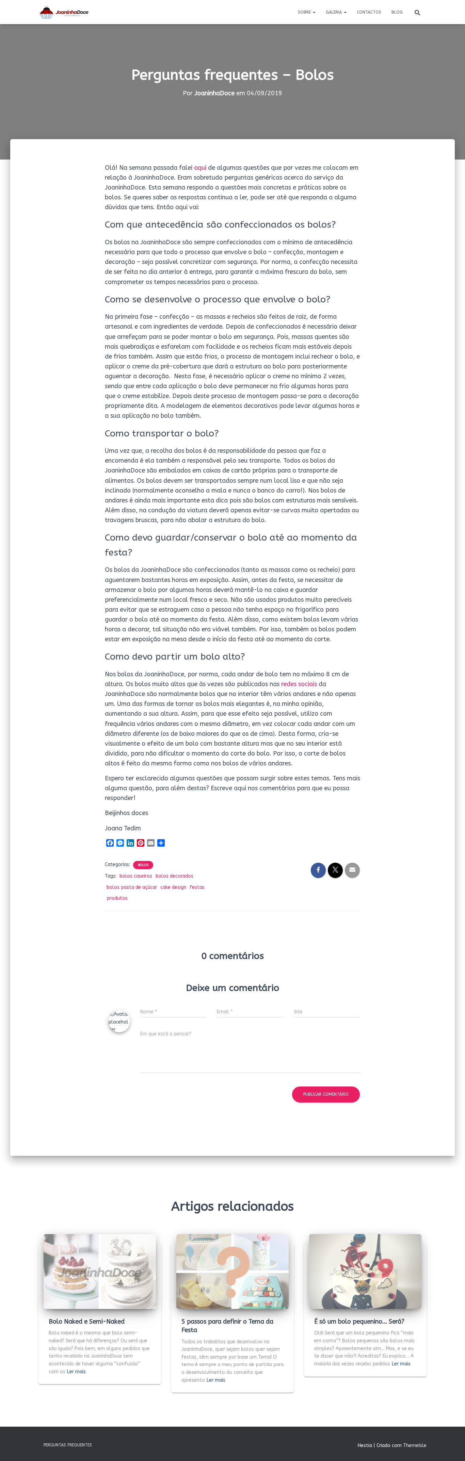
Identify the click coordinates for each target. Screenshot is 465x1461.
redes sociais (299, 684)
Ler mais (76, 1372)
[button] (314, 12)
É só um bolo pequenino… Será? (359, 1321)
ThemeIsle (415, 1445)
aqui (200, 167)
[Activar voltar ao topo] (451, 1447)
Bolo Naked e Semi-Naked (87, 1321)
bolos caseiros (135, 876)
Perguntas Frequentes (68, 1445)
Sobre (305, 12)
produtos (117, 898)
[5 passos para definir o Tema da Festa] (232, 1271)
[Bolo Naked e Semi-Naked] (100, 1271)
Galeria (334, 12)
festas (197, 887)
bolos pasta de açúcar (132, 887)
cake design (173, 887)
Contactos (369, 12)
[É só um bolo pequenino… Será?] (365, 1271)
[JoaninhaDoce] (64, 12)
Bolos (143, 865)
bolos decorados (174, 876)
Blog (397, 12)
